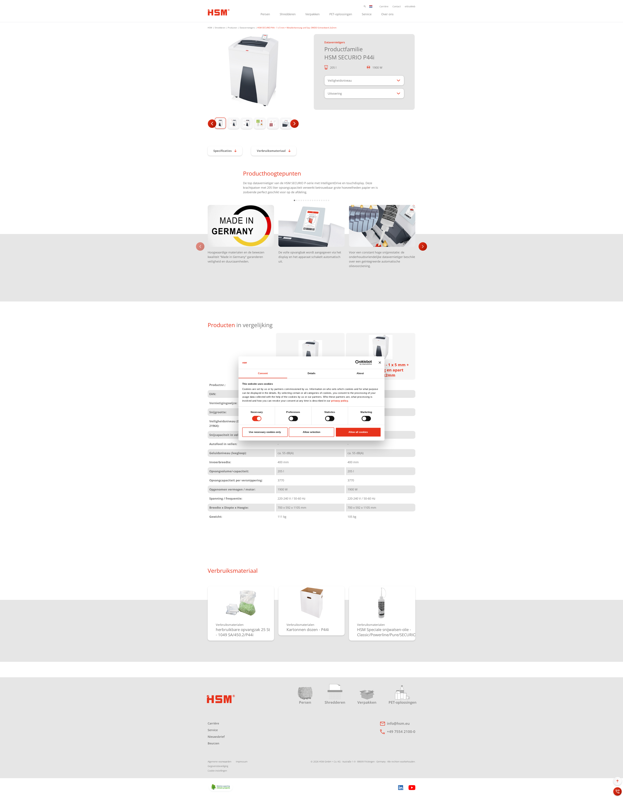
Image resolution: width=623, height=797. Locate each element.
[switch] (293, 418)
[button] (364, 6)
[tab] (253, 70)
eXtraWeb (410, 6)
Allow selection (311, 432)
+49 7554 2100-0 (401, 731)
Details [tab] (312, 373)
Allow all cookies (358, 432)
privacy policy (339, 400)
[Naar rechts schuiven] (423, 246)
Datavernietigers (247, 27)
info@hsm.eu (398, 723)
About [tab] (360, 373)
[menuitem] (265, 14)
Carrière (383, 6)
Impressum (241, 761)
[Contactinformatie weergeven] (617, 791)
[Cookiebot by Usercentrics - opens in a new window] (357, 362)
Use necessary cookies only (265, 432)
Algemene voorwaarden (219, 761)
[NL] (371, 6)
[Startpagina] (219, 12)
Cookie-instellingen (217, 770)
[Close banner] (380, 363)
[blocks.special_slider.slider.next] (294, 123)
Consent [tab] (263, 373)
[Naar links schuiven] (200, 246)
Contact (396, 6)
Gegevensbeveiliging (218, 766)
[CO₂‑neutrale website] (221, 787)
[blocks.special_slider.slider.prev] (212, 123)
